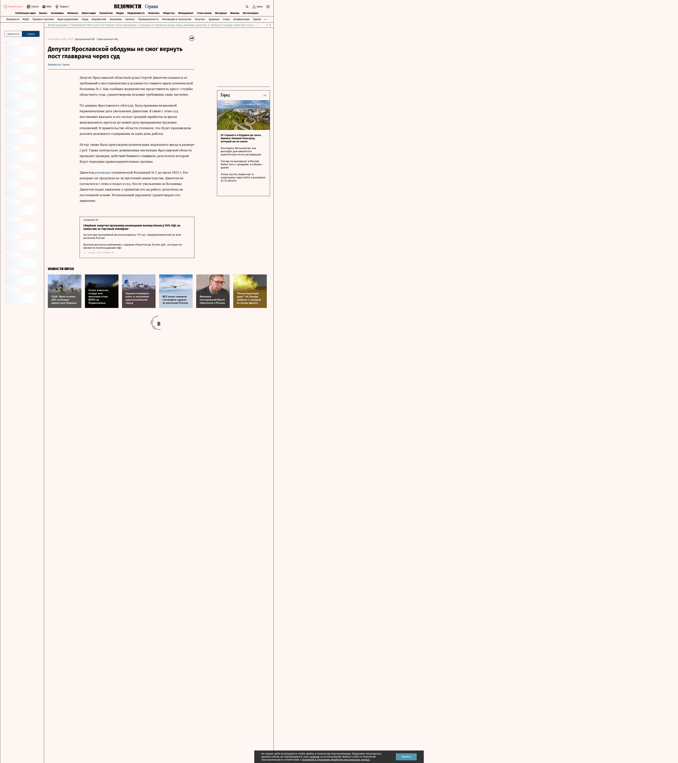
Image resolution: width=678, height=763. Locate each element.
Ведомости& (99, 19)
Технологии (106, 13)
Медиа (120, 13)
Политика (153, 13)
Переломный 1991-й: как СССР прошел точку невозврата (103, 25)
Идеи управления (67, 19)
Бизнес (43, 13)
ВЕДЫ (26, 19)
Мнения (234, 13)
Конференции (241, 19)
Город (85, 19)
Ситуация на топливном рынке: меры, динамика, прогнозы (173, 25)
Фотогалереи (250, 13)
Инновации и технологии (176, 19)
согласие (314, 756)
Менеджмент (186, 13)
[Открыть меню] (268, 7)
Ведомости (13, 19)
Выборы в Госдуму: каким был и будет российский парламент (246, 25)
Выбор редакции (57, 25)
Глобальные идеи (25, 13)
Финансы (72, 13)
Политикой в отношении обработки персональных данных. (336, 759)
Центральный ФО (85, 39)
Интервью (221, 13)
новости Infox (61, 269)
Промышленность (148, 19)
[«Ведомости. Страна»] (137, 7)
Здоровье (214, 19)
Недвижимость (136, 13)
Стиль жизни (204, 13)
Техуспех (200, 19)
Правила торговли (43, 19)
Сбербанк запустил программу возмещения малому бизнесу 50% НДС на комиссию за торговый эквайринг (131, 227)
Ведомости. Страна (59, 64)
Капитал (130, 19)
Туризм (257, 19)
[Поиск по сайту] (247, 6)
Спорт (226, 19)
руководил (103, 172)
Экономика (57, 13)
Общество (169, 13)
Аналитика (116, 19)
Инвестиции (89, 13)
